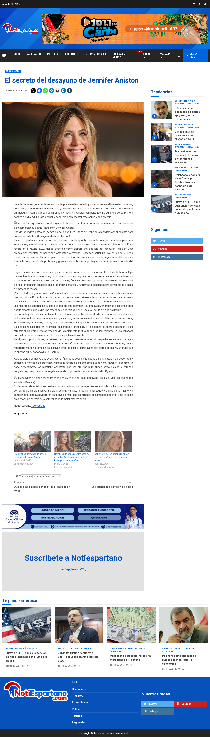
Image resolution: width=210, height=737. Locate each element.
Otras (147, 54)
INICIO (16, 54)
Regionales (71, 54)
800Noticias (38, 405)
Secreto (56, 476)
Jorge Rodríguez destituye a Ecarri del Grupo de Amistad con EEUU (79, 625)
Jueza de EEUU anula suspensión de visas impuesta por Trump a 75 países (161, 204)
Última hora (193, 104)
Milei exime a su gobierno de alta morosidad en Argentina (131, 625)
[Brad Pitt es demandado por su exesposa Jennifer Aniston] (32, 441)
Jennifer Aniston (42, 476)
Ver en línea (194, 56)
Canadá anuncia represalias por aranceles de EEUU (161, 132)
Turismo (77, 715)
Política (52, 54)
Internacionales (95, 54)
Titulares (180, 104)
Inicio (75, 682)
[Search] (179, 56)
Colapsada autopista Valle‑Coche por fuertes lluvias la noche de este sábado (161, 179)
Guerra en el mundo (124, 56)
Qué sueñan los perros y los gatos (112, 484)
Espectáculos (80, 702)
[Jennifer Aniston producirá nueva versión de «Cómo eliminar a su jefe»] (113, 441)
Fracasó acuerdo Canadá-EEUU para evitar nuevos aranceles (161, 154)
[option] (177, 111)
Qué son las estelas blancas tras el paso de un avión (42, 486)
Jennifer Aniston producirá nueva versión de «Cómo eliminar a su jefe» (112, 457)
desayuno (27, 476)
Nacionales (33, 54)
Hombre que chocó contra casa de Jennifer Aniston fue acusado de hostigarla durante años (72, 457)
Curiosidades (13, 71)
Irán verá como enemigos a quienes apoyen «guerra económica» (161, 110)
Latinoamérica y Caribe (121, 648)
